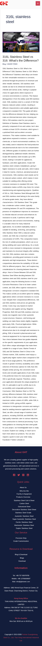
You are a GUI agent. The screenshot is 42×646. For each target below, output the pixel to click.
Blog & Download (21, 554)
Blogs (22, 558)
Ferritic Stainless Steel (24, 522)
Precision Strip (21, 538)
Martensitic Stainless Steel (24, 525)
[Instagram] (23, 475)
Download (22, 561)
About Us (23, 487)
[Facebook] (14, 475)
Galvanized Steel (24, 507)
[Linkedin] (28, 475)
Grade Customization (21, 541)
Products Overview (23, 497)
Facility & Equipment (24, 494)
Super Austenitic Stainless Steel (24, 519)
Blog (4, 64)
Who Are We (24, 491)
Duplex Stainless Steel (24, 528)
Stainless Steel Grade (23, 513)
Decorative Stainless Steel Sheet (24, 509)
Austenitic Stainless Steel (24, 516)
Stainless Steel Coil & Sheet (24, 500)
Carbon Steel (24, 503)
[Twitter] (18, 475)
